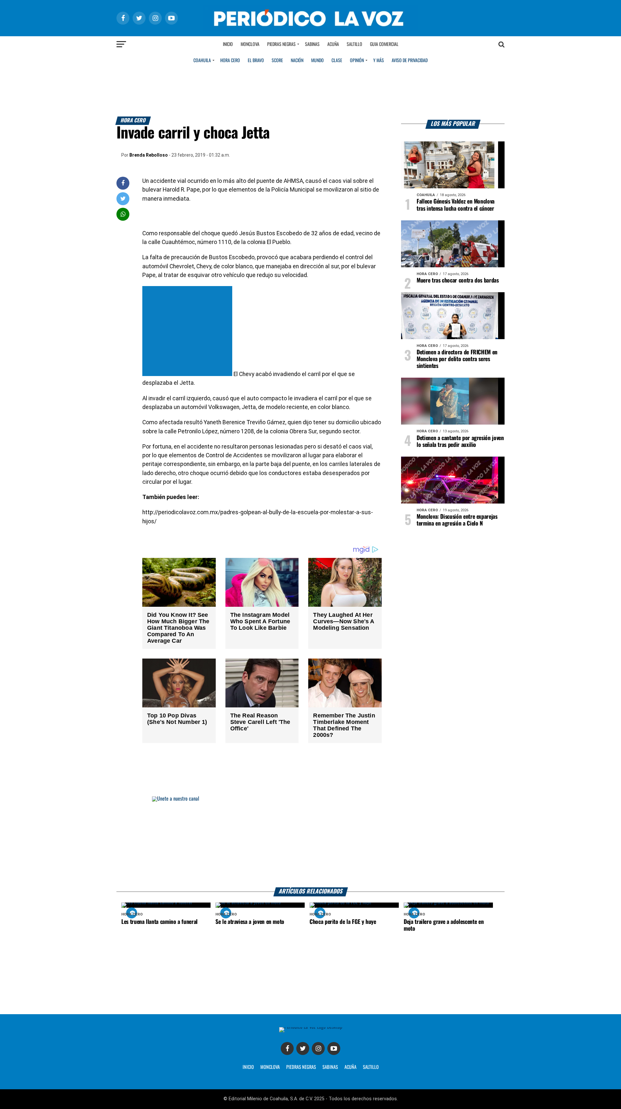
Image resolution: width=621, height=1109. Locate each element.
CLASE (337, 60)
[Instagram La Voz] (318, 1048)
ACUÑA (350, 1067)
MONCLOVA (270, 1067)
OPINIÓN (357, 60)
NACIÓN (297, 60)
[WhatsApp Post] (123, 214)
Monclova (250, 44)
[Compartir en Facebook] (123, 183)
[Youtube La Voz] (333, 1048)
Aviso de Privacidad (410, 60)
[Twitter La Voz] (302, 1048)
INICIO (248, 1067)
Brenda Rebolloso (148, 155)
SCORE (277, 60)
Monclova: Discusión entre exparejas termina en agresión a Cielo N (457, 520)
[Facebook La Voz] (287, 1048)
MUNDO (317, 60)
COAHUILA (202, 60)
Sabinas (312, 44)
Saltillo (354, 44)
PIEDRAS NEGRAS (301, 1067)
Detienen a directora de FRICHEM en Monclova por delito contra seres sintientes (457, 359)
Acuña (333, 44)
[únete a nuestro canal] (310, 841)
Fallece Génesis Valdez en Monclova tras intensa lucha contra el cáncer (456, 205)
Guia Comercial (384, 44)
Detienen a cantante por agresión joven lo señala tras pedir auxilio (460, 441)
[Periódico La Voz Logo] (310, 29)
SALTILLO (371, 1067)
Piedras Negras (281, 44)
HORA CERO (230, 60)
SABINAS (330, 1067)
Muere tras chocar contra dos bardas (458, 280)
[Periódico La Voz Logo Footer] (310, 1027)
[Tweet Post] (123, 198)
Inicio (228, 44)
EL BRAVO (256, 60)
